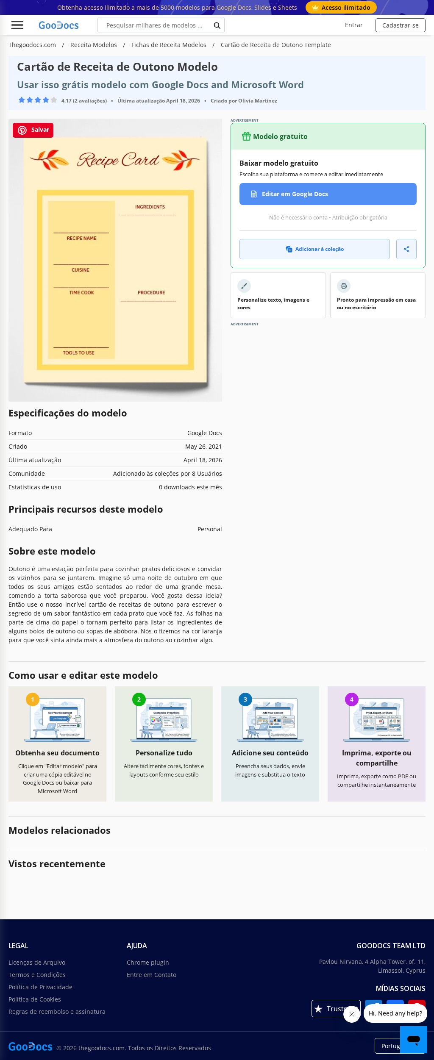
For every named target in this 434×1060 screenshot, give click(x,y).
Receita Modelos (94, 45)
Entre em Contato (151, 975)
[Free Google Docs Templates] (59, 25)
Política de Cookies (34, 999)
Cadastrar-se (400, 25)
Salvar (39, 130)
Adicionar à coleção (319, 249)
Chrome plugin (148, 962)
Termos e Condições (37, 975)
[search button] (217, 25)
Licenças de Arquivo (36, 962)
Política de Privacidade (40, 987)
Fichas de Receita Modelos (169, 45)
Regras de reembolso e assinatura (57, 1011)
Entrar (354, 25)
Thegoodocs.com (33, 45)
